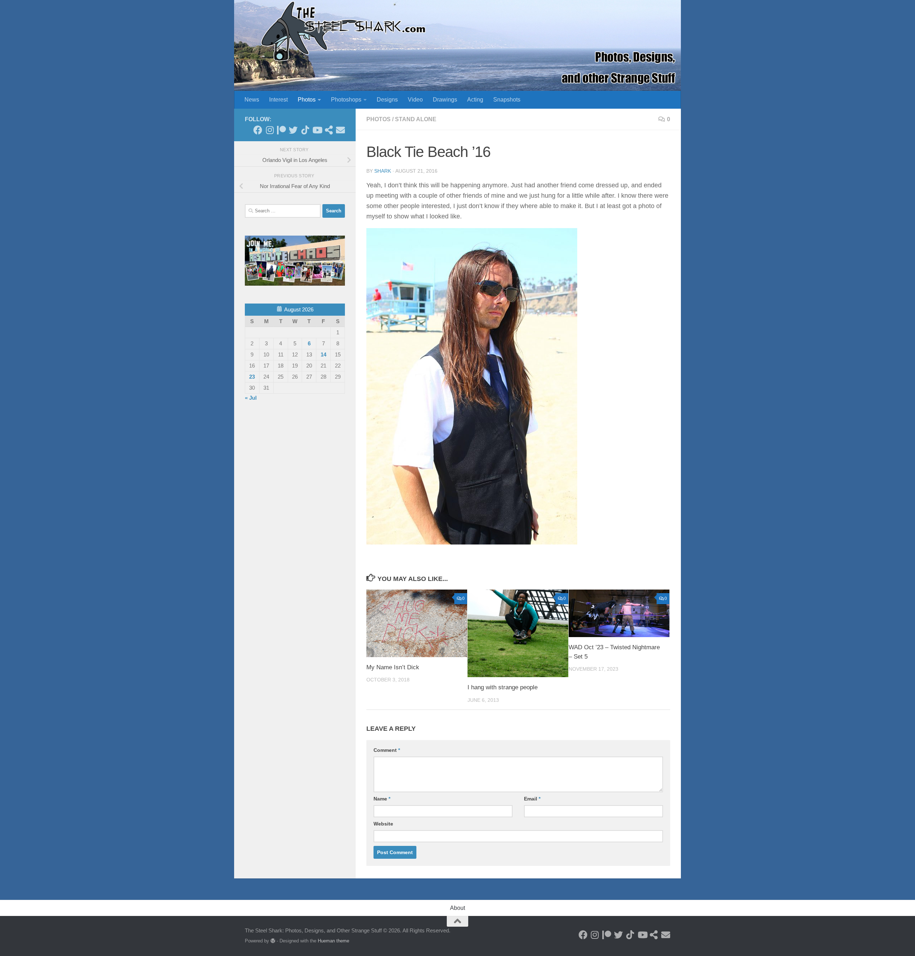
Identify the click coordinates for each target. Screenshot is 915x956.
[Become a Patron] (281, 129)
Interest (278, 100)
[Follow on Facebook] (257, 129)
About (457, 908)
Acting (475, 100)
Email (532, 799)
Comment (387, 750)
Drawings (445, 100)
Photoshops (346, 100)
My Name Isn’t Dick (392, 667)
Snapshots (506, 100)
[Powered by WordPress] (273, 940)
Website (383, 824)
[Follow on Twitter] (293, 129)
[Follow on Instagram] (269, 129)
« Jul (251, 398)
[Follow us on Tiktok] (305, 129)
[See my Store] (328, 129)
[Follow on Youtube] (316, 129)
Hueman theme (333, 940)
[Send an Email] (340, 129)
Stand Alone (415, 119)
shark (382, 171)
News (251, 100)
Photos (307, 100)
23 (252, 377)
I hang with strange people (503, 687)
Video (415, 100)
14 (323, 354)
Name (382, 799)
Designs (387, 100)
